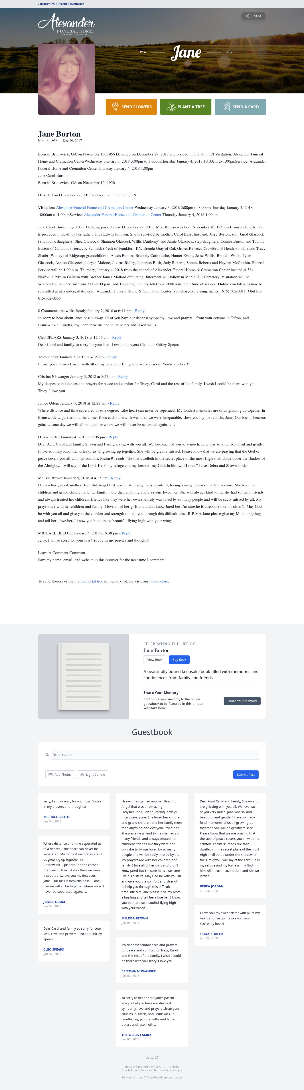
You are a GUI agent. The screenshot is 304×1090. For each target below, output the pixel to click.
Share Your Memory (242, 701)
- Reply (139, 310)
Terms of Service (164, 1070)
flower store (158, 581)
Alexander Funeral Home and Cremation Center (95, 207)
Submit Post (246, 774)
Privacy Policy (139, 1070)
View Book (154, 659)
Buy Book (179, 659)
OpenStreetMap (157, 1077)
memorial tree (92, 581)
